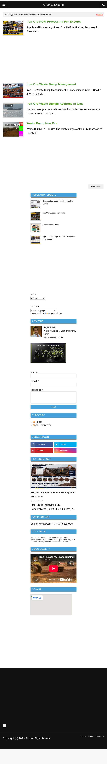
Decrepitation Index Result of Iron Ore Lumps (58, 202)
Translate (56, 313)
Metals (43, 745)
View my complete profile (53, 338)
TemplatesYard (22, 745)
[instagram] (65, 450)
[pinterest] (42, 450)
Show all (99, 15)
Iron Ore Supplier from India (54, 213)
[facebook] (42, 444)
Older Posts (95, 186)
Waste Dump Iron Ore (41, 123)
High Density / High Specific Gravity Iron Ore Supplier (59, 238)
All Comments (43, 425)
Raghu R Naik (49, 327)
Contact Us (100, 736)
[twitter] (65, 444)
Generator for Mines (51, 225)
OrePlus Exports (53, 4)
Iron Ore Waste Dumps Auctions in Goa (54, 103)
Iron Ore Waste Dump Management (51, 84)
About (90, 736)
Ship (28, 738)
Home (83, 736)
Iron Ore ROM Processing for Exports (53, 21)
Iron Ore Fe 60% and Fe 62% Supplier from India (53, 494)
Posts (38, 421)
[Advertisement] (53, 59)
